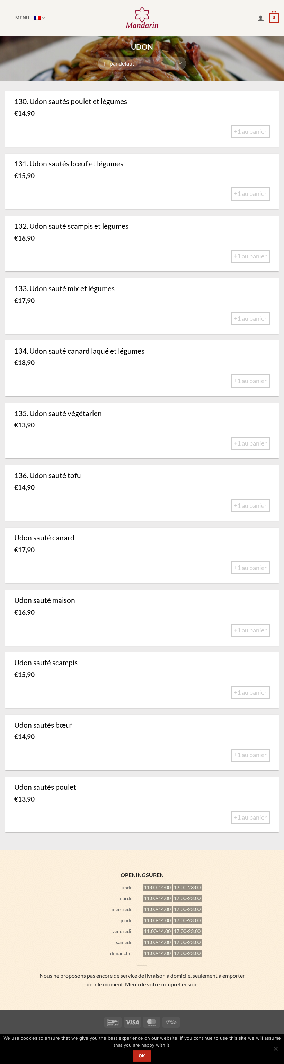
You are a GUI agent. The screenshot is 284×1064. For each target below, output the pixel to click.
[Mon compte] (260, 18)
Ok (142, 1055)
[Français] (39, 18)
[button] (17, 17)
